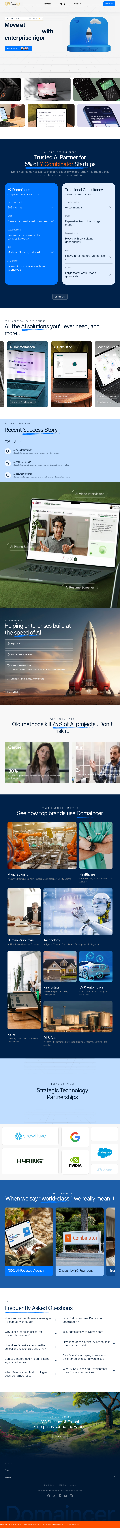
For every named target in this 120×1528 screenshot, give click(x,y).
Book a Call (69, 776)
